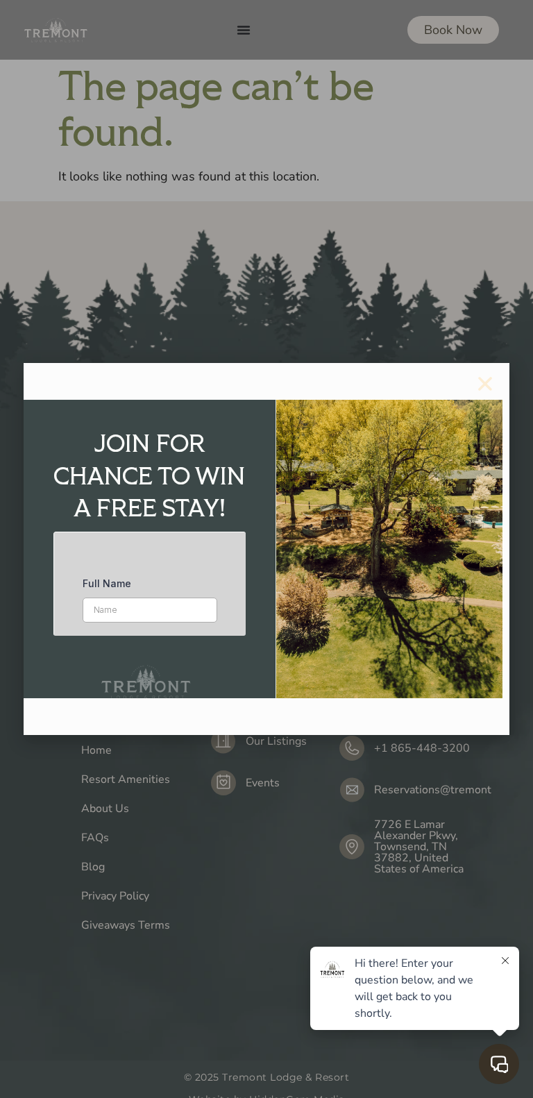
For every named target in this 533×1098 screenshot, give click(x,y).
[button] (485, 384)
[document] (266, 549)
